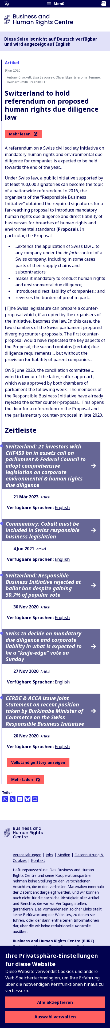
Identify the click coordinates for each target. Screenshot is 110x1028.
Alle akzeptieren (55, 1002)
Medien (63, 854)
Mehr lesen (19, 133)
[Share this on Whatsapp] (5, 799)
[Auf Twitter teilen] (12, 799)
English (62, 507)
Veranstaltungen (27, 854)
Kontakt (38, 860)
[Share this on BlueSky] (27, 799)
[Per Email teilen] (35, 799)
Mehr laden (22, 779)
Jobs (49, 854)
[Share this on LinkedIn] (20, 799)
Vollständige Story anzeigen (38, 762)
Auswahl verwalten (55, 1017)
